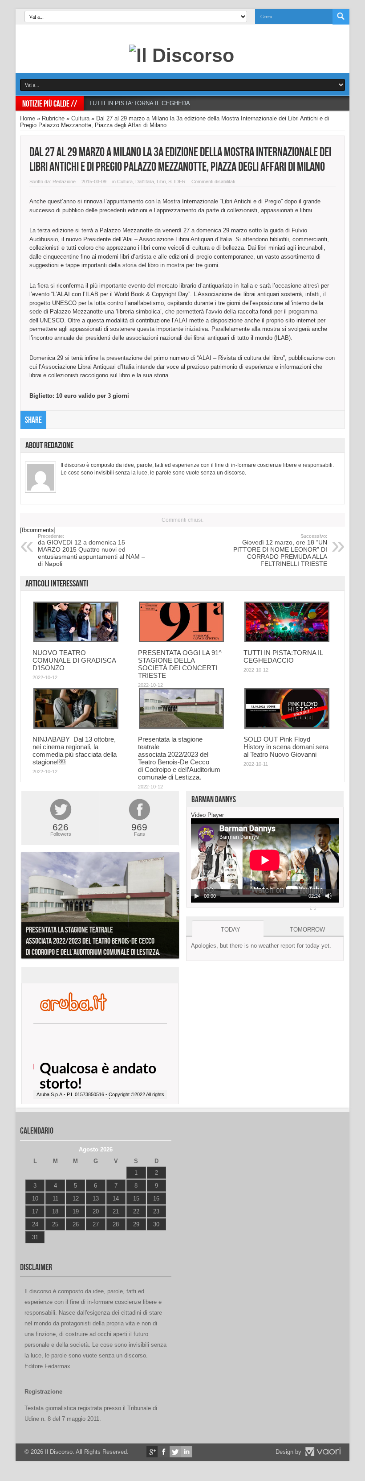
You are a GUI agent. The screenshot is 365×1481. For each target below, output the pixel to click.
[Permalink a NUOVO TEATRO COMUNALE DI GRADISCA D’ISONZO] (75, 640)
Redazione (64, 181)
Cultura (80, 118)
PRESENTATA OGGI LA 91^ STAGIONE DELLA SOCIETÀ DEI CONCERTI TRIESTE (180, 664)
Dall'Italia (144, 181)
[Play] (196, 895)
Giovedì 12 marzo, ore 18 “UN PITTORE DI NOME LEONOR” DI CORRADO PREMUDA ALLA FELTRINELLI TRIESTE (280, 550)
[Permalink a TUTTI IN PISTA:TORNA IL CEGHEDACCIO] (286, 640)
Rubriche (53, 118)
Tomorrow (307, 929)
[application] (265, 860)
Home (27, 118)
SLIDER (177, 181)
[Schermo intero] (312, 907)
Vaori (323, 1451)
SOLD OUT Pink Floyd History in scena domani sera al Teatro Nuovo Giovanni (285, 746)
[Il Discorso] (181, 55)
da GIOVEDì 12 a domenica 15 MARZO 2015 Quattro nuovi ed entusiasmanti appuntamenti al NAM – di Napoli (91, 550)
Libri (161, 181)
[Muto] (328, 895)
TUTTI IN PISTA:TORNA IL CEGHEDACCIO (146, 103)
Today (230, 929)
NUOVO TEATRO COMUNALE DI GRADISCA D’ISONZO (74, 660)
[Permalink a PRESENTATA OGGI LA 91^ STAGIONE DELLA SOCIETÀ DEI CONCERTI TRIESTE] (181, 640)
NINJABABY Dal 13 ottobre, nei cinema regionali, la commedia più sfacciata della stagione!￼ (74, 750)
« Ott (30, 1248)
